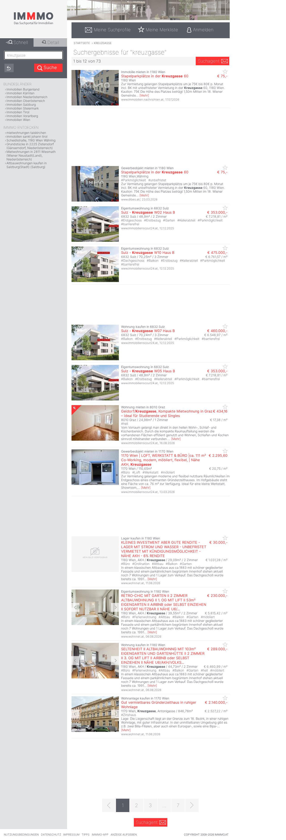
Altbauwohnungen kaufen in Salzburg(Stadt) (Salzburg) (26, 165)
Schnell (20, 42)
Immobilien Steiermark (22, 108)
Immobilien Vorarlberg (22, 116)
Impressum (71, 834)
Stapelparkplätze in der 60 (154, 76)
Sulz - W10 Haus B (147, 252)
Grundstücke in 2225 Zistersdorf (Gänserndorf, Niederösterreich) (30, 146)
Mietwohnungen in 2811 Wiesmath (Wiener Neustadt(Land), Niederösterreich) (31, 155)
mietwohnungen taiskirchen (26, 133)
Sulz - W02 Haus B (148, 212)
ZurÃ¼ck (75, 607)
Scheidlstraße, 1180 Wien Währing (30, 140)
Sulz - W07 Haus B (148, 330)
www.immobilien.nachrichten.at (142, 99)
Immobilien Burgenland (23, 89)
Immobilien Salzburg (21, 104)
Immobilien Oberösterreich (25, 101)
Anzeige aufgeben (124, 834)
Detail (53, 42)
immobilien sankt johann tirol (26, 136)
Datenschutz (51, 834)
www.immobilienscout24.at (139, 228)
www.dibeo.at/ (130, 199)
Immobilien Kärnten (20, 93)
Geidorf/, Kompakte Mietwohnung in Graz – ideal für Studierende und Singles (166, 413)
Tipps (86, 834)
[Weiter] (192, 805)
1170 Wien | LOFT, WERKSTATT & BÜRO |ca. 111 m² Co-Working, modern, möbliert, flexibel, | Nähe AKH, (163, 460)
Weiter (115, 607)
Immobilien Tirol (17, 112)
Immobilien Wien (18, 120)
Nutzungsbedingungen (21, 834)
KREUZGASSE (102, 43)
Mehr (144, 95)
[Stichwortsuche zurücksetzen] (9, 68)
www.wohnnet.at (132, 583)
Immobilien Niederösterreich (26, 97)
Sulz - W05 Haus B (148, 371)
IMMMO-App (100, 834)
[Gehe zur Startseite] (33, 24)
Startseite (82, 43)
